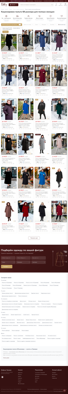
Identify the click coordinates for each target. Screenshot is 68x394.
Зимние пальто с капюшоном (8, 322)
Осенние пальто (58, 322)
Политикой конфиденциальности (60, 391)
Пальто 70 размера (54, 285)
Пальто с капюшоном (6, 335)
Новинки (20, 378)
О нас (36, 380)
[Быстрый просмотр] (15, 50)
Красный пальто (35, 314)
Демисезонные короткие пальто (9, 296)
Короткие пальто (35, 293)
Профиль (54, 372)
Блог (66, 1)
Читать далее (6, 357)
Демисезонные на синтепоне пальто (28, 325)
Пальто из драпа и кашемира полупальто (26, 341)
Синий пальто (26, 314)
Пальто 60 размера (17, 285)
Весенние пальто (21, 322)
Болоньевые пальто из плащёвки (31, 304)
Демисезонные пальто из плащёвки (10, 309)
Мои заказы (54, 374)
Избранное (54, 378)
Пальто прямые (25, 330)
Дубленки (20, 372)
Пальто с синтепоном (18, 335)
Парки (19, 382)
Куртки (19, 376)
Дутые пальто (23, 301)
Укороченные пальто (45, 293)
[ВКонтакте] (2, 377)
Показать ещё (34, 238)
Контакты (61, 1)
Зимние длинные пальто (7, 293)
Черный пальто (5, 314)
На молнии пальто (52, 335)
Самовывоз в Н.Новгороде (41, 374)
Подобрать (6, 266)
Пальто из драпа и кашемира (53, 338)
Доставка (56, 1)
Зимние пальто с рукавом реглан (45, 319)
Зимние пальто (20, 319)
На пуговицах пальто (6, 338)
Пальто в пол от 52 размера (32, 282)
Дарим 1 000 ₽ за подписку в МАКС (18, 1)
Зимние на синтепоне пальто (8, 319)
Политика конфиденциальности (33, 389)
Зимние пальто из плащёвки (29, 306)
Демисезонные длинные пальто (22, 293)
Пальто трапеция (6, 330)
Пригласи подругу (38, 1)
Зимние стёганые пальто (43, 301)
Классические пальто (41, 335)
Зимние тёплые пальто (31, 319)
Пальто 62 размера (6, 285)
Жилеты (20, 374)
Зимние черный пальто (16, 314)
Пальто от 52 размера (7, 282)
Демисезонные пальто (47, 322)
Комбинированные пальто (28, 338)
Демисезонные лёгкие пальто (33, 322)
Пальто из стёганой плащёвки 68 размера (46, 306)
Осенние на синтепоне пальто (45, 325)
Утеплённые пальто (29, 335)
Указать (5, 31)
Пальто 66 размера (55, 282)
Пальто (19, 380)
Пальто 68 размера (41, 338)
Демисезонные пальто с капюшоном (10, 325)
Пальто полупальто (22, 296)
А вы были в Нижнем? (48, 1)
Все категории (21, 383)
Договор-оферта (43, 389)
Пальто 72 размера (18, 288)
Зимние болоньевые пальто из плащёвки (11, 306)
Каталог (14, 4)
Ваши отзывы (30, 1)
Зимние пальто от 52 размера (30, 285)
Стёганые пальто (32, 301)
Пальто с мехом (17, 338)
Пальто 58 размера (43, 285)
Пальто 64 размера (45, 282)
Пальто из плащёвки (46, 304)
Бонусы (53, 376)
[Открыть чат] (64, 390)
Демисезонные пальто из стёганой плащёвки (12, 304)
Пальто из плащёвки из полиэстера (10, 301)
